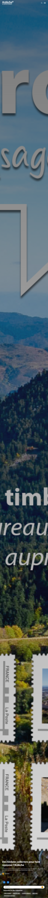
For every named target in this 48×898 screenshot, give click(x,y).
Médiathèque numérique (9, 895)
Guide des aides (16, 893)
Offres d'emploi (7, 893)
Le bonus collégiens (26, 893)
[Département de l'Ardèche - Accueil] (8, 3)
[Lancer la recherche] (42, 887)
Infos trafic (35, 893)
